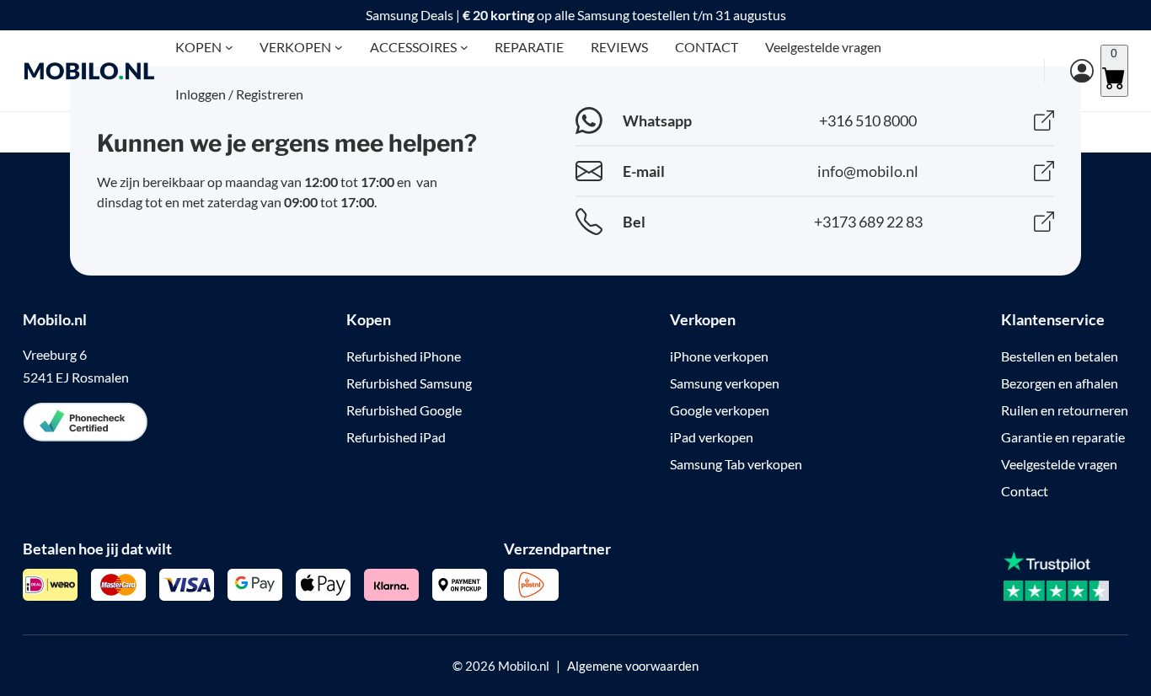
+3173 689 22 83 (868, 221)
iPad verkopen (711, 437)
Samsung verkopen (724, 383)
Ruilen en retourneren (1064, 410)
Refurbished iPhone (403, 356)
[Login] (1069, 70)
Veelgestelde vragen (1059, 464)
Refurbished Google (404, 410)
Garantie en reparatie (1063, 437)
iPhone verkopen (719, 356)
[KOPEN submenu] (229, 47)
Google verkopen (719, 410)
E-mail (644, 171)
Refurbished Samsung (409, 383)
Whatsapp (657, 120)
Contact (1024, 491)
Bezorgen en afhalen (1059, 383)
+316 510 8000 (868, 120)
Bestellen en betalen (1059, 356)
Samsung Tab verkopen (736, 464)
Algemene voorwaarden (633, 665)
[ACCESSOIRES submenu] (464, 47)
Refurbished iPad (396, 437)
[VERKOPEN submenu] (339, 47)
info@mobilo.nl (867, 171)
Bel (634, 221)
